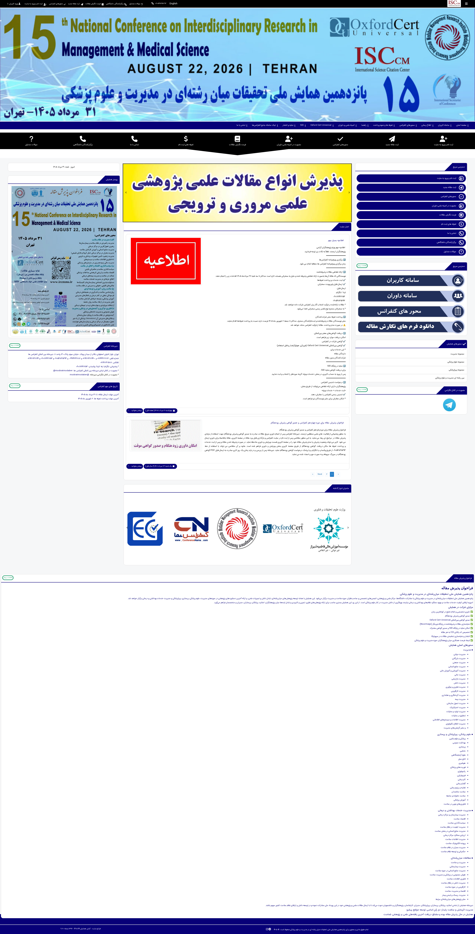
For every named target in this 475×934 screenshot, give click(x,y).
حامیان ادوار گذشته (341, 488)
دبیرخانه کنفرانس (110, 346)
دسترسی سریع (459, 167)
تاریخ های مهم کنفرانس (107, 386)
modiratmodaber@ (63, 370)
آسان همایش (85, 928)
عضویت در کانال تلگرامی (455, 390)
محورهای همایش (454, 344)
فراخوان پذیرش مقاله (463, 578)
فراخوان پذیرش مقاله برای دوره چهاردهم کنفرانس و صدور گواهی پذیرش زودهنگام (307, 422)
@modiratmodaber (79, 374)
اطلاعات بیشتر (362, 265)
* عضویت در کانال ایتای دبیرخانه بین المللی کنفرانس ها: (96, 370)
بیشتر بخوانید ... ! (135, 410)
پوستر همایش (111, 179)
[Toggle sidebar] (466, 3)
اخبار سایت (344, 226)
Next (320, 474)
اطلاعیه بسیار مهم (336, 240)
